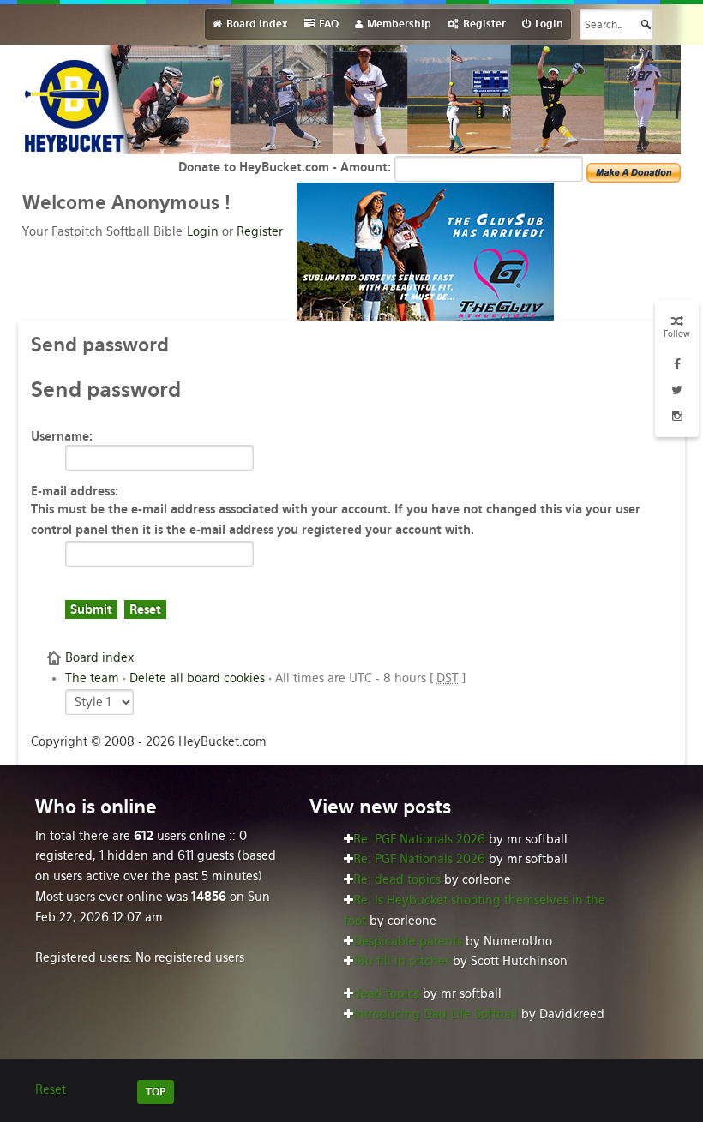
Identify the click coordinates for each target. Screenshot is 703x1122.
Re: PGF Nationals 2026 (419, 839)
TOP (155, 1092)
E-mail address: (74, 491)
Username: (62, 436)
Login (203, 231)
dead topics (386, 993)
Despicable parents (407, 941)
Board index (99, 657)
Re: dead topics (397, 879)
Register (260, 231)
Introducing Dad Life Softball (435, 1014)
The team (92, 678)
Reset (50, 1089)
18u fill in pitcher (401, 961)
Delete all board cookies (197, 678)
